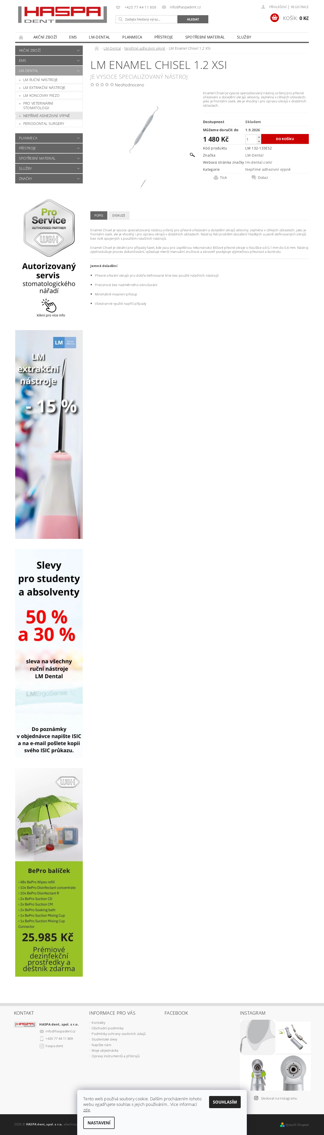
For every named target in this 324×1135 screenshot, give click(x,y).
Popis (98, 215)
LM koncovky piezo (41, 95)
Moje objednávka (105, 1050)
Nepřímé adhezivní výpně (46, 115)
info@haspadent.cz (60, 1031)
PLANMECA (132, 37)
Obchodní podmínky (107, 1028)
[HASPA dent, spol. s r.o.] (62, 15)
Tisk (223, 177)
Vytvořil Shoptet (297, 1125)
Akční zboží (45, 37)
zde (86, 1110)
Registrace (300, 7)
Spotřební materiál (205, 37)
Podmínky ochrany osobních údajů (119, 1033)
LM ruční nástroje (40, 79)
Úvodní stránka (21, 37)
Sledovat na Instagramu (279, 1098)
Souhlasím (225, 1102)
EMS (73, 37)
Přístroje (163, 37)
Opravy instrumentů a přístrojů (116, 1056)
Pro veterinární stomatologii (38, 105)
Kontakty (98, 1022)
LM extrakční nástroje (44, 87)
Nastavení (99, 1123)
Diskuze (118, 215)
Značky (25, 178)
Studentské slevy (104, 1039)
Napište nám (101, 1045)
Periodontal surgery (43, 123)
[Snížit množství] (259, 141)
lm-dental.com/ (258, 162)
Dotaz (263, 177)
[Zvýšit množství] (259, 137)
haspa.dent (54, 1046)
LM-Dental (99, 37)
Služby (244, 37)
